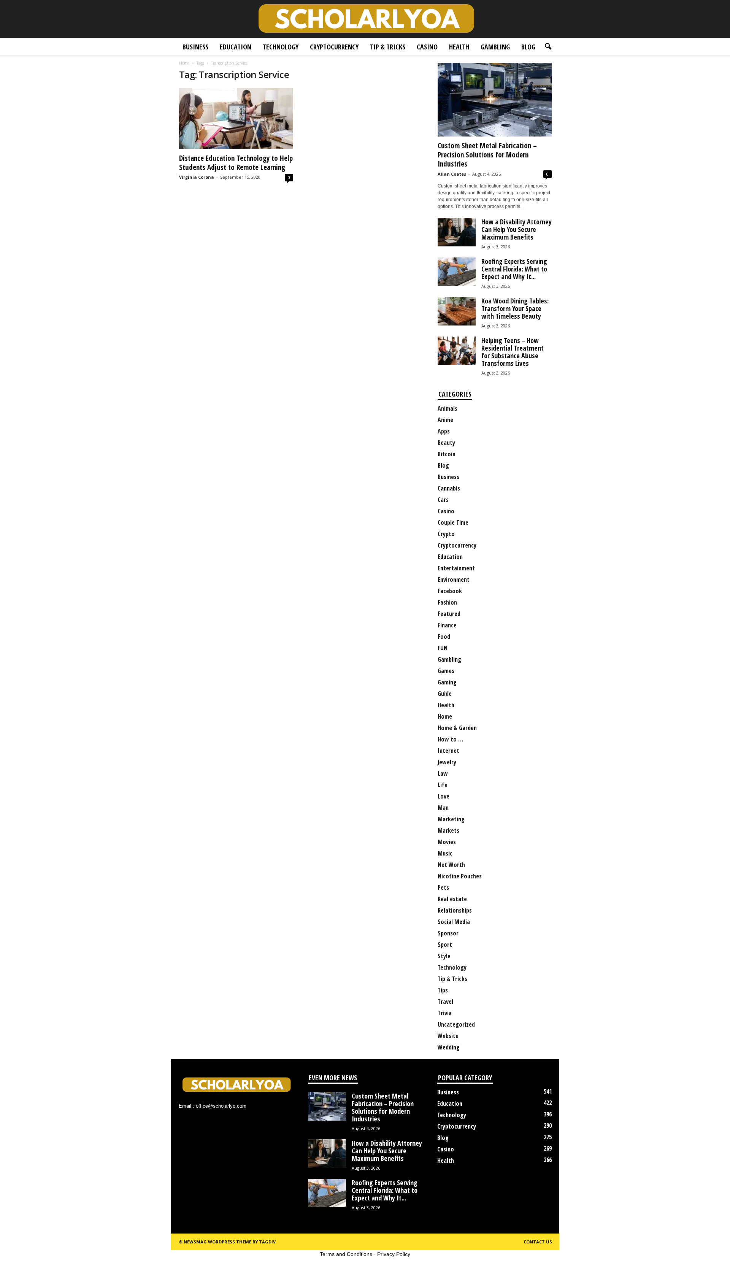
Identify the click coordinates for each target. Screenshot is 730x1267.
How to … (450, 739)
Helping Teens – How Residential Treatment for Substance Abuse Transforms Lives (512, 352)
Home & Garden (457, 728)
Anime (445, 420)
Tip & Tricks (387, 46)
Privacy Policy (393, 1254)
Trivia (445, 1013)
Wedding (449, 1047)
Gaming (447, 682)
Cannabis (449, 488)
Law (443, 773)
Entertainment (456, 568)
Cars (443, 499)
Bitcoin (446, 454)
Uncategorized (456, 1024)
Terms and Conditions (346, 1254)
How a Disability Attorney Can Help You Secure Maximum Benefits (516, 229)
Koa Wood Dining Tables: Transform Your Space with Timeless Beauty (515, 308)
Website (448, 1036)
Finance (447, 625)
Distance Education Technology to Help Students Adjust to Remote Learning (236, 162)
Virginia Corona (196, 177)
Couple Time (453, 522)
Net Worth (451, 865)
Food (444, 636)
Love (443, 796)
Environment (454, 579)
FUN (443, 648)
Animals (447, 408)
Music (445, 853)
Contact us (538, 1242)
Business (195, 46)
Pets (443, 887)
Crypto (446, 534)
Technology (280, 46)
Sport (445, 944)
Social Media (454, 922)
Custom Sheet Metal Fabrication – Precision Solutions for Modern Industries (487, 155)
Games (446, 671)
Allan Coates (452, 174)
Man (443, 807)
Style (444, 956)
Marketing (451, 819)
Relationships (455, 910)
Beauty (446, 442)
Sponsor (448, 933)
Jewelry (447, 762)
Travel (445, 1001)
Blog (528, 46)
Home (184, 63)
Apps (444, 431)
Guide (445, 693)
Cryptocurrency (334, 46)
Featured (449, 614)
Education (235, 46)
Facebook (450, 591)
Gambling (495, 46)
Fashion (447, 602)
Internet (448, 750)
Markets (448, 830)
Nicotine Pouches (460, 876)
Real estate (452, 899)
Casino (427, 46)
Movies (447, 842)
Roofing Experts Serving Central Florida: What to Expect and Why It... (514, 269)
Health (459, 46)
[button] (548, 46)
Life (443, 785)
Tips (443, 990)
